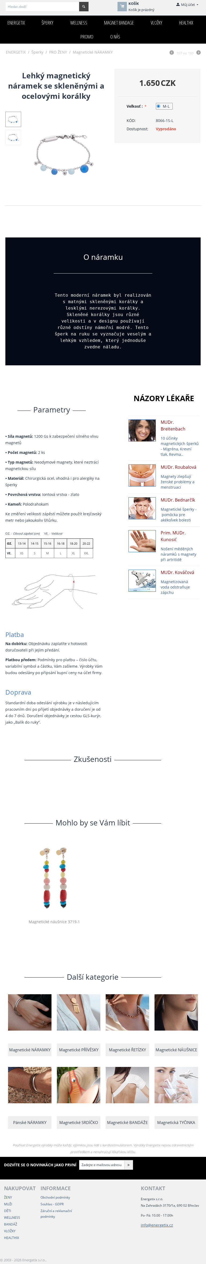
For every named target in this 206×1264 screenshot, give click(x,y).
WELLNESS (12, 1217)
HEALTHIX (11, 1237)
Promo (86, 36)
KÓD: (131, 120)
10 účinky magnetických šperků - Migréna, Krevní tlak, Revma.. (180, 446)
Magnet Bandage (119, 22)
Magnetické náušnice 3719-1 (54, 922)
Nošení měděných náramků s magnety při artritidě (178, 554)
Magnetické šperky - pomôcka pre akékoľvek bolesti (179, 515)
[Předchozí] (172, 53)
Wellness (78, 22)
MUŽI (8, 1204)
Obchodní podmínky (55, 1197)
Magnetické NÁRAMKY (93, 52)
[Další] (198, 53)
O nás (115, 36)
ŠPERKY (47, 22)
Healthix (186, 22)
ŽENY (8, 1197)
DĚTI (7, 1211)
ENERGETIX (16, 22)
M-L (166, 106)
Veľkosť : (135, 106)
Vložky (156, 22)
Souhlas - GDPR (52, 1204)
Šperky (37, 52)
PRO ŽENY (58, 52)
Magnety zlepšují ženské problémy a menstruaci (177, 482)
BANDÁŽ (10, 1224)
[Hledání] (84, 6)
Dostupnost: (137, 128)
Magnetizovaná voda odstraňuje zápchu (175, 587)
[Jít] (128, 1165)
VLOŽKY (10, 1231)
